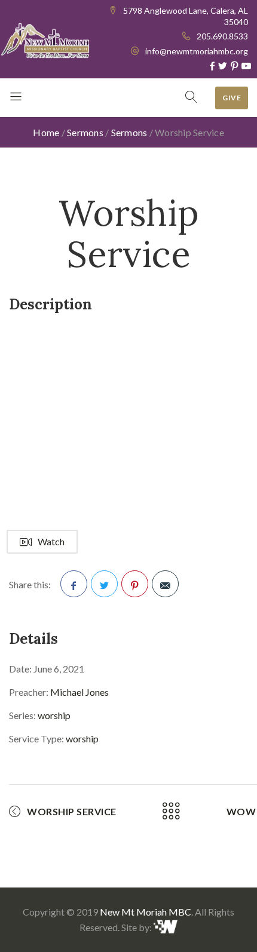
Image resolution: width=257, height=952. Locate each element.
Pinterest (134, 583)
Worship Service (72, 811)
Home (46, 132)
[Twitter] (222, 65)
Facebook (73, 583)
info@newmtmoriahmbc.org (196, 51)
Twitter (104, 583)
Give (231, 97)
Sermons (85, 132)
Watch (51, 541)
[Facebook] (212, 65)
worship (54, 715)
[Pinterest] (234, 65)
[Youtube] (246, 65)
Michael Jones (79, 692)
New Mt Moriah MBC (145, 911)
